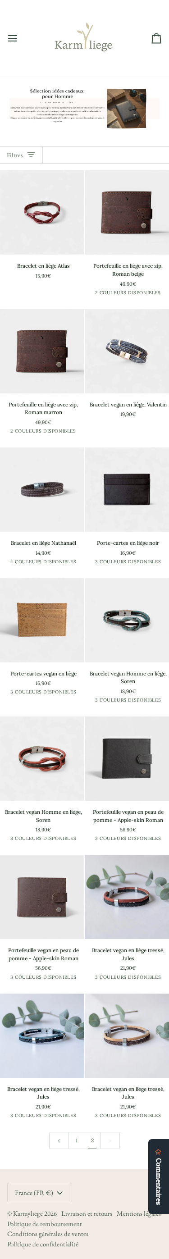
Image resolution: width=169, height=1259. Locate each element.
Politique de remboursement (44, 1223)
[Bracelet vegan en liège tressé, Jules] (127, 897)
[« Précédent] (59, 1141)
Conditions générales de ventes (47, 1233)
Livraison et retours (86, 1213)
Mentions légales (139, 1213)
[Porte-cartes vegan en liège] (127, 489)
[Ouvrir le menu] (20, 38)
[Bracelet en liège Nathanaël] (42, 489)
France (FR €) (34, 1192)
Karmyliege (28, 1213)
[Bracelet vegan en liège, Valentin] (127, 351)
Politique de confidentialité (42, 1244)
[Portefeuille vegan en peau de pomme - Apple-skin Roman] (127, 758)
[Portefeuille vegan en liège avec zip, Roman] (127, 212)
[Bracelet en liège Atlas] (42, 212)
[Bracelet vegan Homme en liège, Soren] (127, 620)
